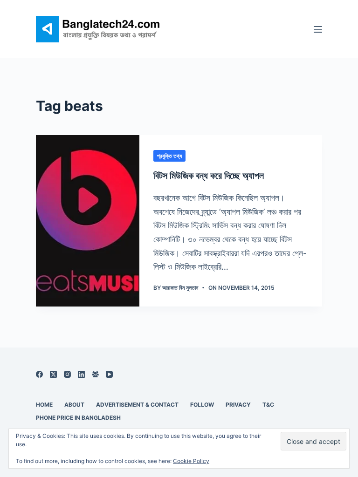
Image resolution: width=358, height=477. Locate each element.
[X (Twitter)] (53, 374)
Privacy (238, 404)
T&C (268, 404)
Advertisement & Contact (137, 404)
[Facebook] (39, 374)
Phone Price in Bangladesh (78, 417)
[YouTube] (109, 374)
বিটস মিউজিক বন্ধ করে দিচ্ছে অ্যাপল (208, 175)
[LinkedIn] (81, 374)
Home (44, 404)
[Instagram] (67, 374)
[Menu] (318, 29)
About (74, 404)
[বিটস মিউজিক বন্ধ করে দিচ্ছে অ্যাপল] (87, 221)
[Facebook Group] (95, 374)
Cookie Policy (191, 460)
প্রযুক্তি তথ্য (169, 155)
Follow (202, 404)
